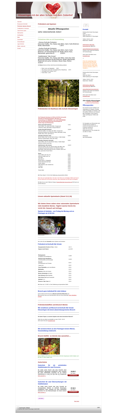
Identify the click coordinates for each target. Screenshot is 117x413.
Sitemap (28, 407)
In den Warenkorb (73, 375)
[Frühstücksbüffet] (51, 225)
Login (98, 407)
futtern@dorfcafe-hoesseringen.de (64, 182)
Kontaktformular (51, 320)
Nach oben (76, 401)
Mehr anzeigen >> (42, 375)
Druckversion (22, 407)
